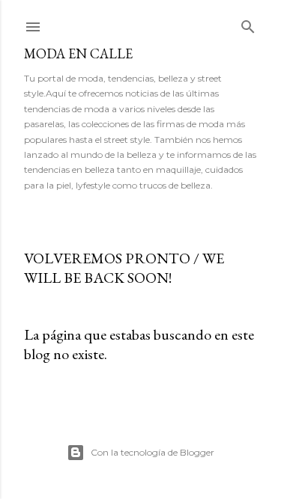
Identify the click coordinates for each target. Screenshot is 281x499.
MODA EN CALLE (78, 53)
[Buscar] (248, 23)
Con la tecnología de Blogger (152, 452)
